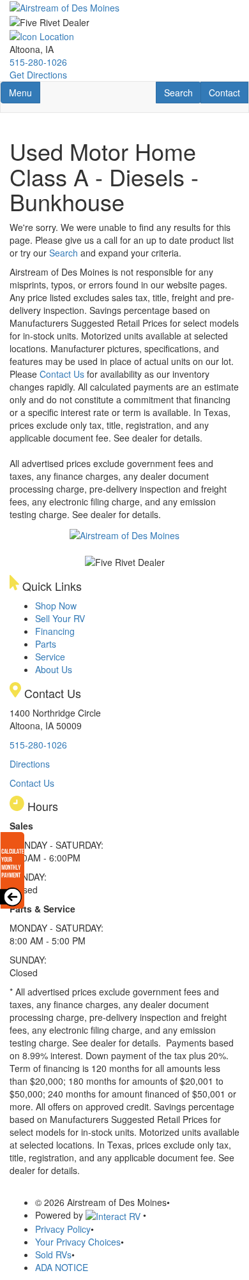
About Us (53, 669)
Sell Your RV (60, 618)
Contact (228, 92)
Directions (30, 763)
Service (50, 656)
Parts (45, 643)
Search (182, 92)
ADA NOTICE (61, 1267)
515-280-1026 (38, 62)
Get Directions (38, 74)
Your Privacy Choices (78, 1241)
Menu (24, 92)
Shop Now (56, 605)
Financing (55, 631)
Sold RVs (53, 1254)
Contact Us (62, 374)
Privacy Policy (63, 1229)
